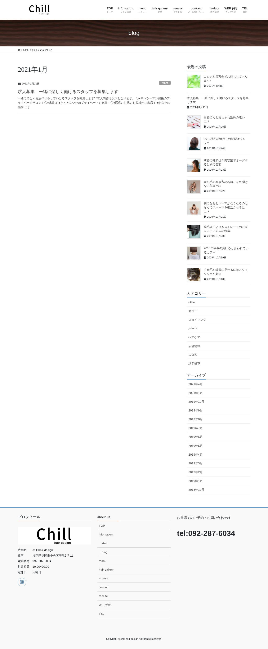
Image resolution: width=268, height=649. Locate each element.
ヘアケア (194, 337)
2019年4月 (195, 454)
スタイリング (197, 319)
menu (102, 560)
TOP (102, 525)
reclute (103, 596)
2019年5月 (195, 445)
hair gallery (106, 569)
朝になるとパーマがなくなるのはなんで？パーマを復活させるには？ (226, 207)
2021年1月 (195, 393)
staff (104, 543)
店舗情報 (194, 346)
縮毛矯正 (194, 363)
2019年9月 (195, 410)
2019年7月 (195, 428)
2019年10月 (196, 401)
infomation (106, 534)
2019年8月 (195, 419)
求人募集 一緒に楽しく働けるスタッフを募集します (68, 91)
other (165, 82)
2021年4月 (195, 384)
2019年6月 (195, 436)
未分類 (192, 354)
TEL (101, 613)
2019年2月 (195, 472)
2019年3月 (195, 463)
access (103, 578)
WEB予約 (105, 605)
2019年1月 (195, 481)
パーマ (192, 328)
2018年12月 (196, 489)
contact (103, 587)
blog (104, 552)
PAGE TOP (257, 626)
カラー (192, 311)
